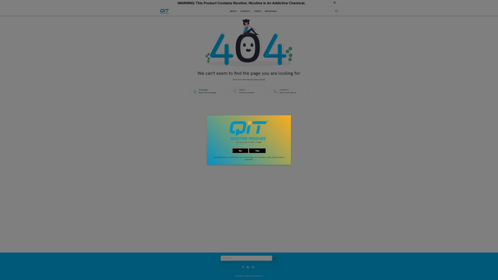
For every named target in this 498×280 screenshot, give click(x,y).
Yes (257, 150)
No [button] (240, 150)
